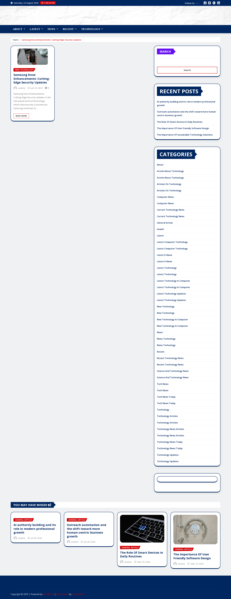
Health (160, 229)
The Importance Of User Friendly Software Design (183, 128)
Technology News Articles (170, 429)
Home (15, 39)
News (52, 29)
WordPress (48, 594)
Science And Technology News (173, 371)
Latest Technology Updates (171, 293)
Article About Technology (170, 171)
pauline (21, 88)
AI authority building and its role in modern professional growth (35, 528)
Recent (68, 29)
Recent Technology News (170, 358)
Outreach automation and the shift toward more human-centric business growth (86, 530)
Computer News (165, 196)
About (18, 29)
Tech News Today (166, 396)
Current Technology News (170, 209)
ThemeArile (78, 594)
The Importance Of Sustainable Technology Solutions (185, 134)
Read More (21, 115)
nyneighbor (28, 13)
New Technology (165, 306)
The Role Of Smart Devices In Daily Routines (180, 121)
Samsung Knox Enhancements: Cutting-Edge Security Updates (51, 39)
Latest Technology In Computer (173, 280)
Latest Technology (167, 267)
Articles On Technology (169, 184)
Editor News (62, 594)
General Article (165, 222)
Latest (35, 29)
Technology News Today (170, 441)
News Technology (166, 338)
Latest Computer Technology (172, 242)
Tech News (162, 384)
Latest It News (164, 255)
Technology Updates (168, 454)
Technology (91, 29)
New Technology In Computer (172, 319)
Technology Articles (167, 416)
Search (165, 51)
